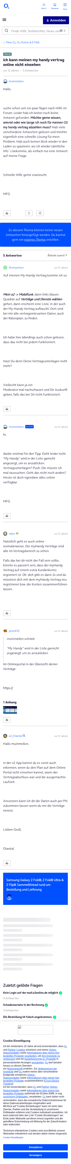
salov (12, 534)
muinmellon (16, 81)
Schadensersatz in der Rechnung (23, 1005)
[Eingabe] (6, 31)
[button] (4, 21)
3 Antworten (11, 1010)
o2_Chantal (15, 736)
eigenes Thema (35, 239)
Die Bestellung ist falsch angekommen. (27, 1017)
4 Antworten (11, 998)
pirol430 (14, 631)
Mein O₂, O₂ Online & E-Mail (22, 42)
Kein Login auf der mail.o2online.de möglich (30, 993)
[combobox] (35, 31)
